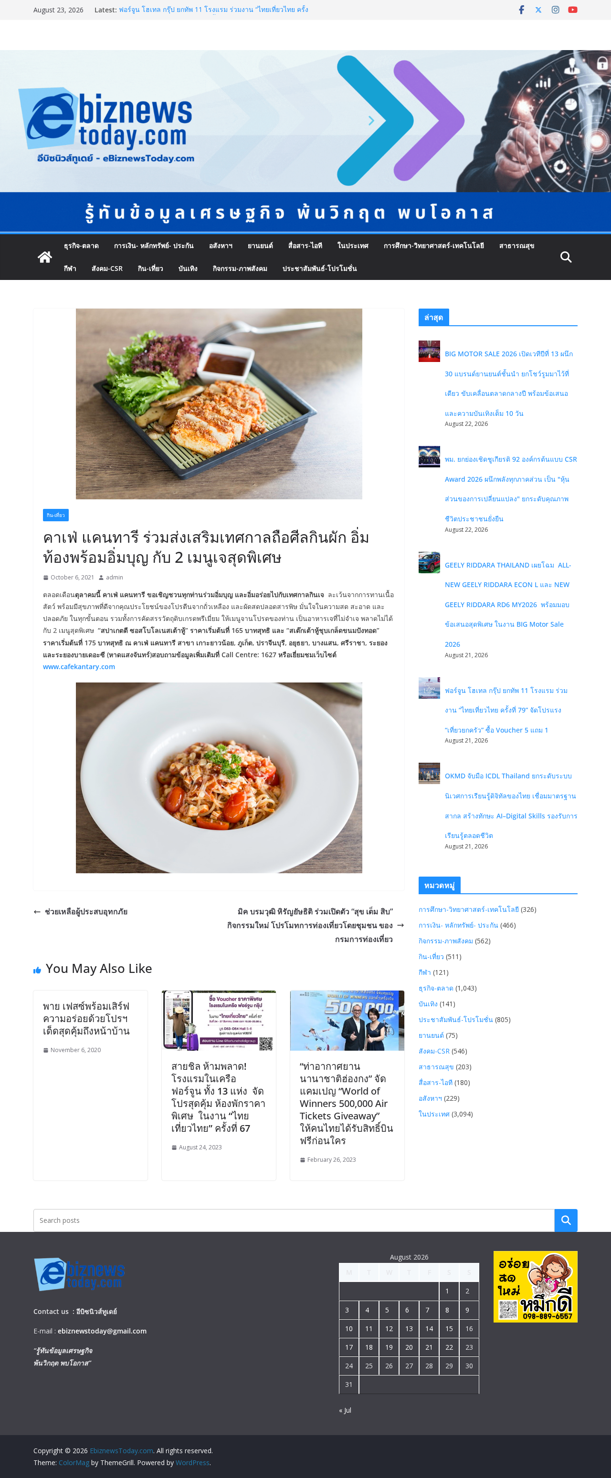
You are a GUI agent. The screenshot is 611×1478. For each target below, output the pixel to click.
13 (409, 1328)
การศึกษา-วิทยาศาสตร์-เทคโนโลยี (434, 245)
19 (389, 1347)
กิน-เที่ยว (150, 268)
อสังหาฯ (220, 245)
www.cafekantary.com (79, 666)
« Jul (345, 1410)
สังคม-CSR (107, 268)
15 (449, 1328)
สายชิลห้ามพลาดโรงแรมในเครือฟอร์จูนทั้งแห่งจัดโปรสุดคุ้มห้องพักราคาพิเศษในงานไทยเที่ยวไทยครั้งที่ (218, 1097)
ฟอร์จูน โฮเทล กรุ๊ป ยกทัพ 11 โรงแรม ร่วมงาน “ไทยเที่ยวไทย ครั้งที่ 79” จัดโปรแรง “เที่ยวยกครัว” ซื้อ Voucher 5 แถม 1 (213, 14)
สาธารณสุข (517, 245)
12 (389, 1328)
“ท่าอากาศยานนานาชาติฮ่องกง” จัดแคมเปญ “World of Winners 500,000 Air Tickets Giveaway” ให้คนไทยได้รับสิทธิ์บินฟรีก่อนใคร (346, 1103)
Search (566, 1220)
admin (114, 577)
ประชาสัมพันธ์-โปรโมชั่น (320, 268)
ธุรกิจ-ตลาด (81, 245)
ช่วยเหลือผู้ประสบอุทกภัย (86, 911)
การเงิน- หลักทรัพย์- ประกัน (154, 245)
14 (429, 1328)
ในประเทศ (353, 245)
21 (429, 1347)
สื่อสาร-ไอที (305, 245)
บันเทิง (188, 268)
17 (349, 1347)
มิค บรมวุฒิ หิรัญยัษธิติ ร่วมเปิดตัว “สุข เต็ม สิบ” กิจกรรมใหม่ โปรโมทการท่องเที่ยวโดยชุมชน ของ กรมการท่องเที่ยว (310, 925)
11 (369, 1328)
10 (349, 1328)
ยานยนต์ (260, 245)
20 (409, 1347)
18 (369, 1347)
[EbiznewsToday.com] (305, 57)
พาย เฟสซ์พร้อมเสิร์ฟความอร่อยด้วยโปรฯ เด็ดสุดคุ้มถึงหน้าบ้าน (86, 1018)
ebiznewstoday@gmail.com (102, 1330)
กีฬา (70, 268)
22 (449, 1347)
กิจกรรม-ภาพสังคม (240, 268)
